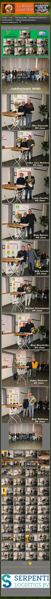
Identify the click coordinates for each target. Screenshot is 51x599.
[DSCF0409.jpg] (44, 454)
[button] (48, 425)
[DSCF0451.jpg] (32, 538)
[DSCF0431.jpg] (32, 501)
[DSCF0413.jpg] (44, 464)
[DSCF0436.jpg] (32, 510)
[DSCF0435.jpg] (19, 510)
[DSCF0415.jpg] (19, 473)
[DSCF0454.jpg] (7, 547)
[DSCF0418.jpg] (7, 482)
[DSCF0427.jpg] (44, 491)
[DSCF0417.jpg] (32, 473)
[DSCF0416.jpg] (44, 473)
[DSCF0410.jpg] (7, 464)
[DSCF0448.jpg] (7, 538)
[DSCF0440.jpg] (32, 519)
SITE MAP (4, 28)
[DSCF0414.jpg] (7, 473)
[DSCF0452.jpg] (44, 538)
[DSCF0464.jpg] (44, 556)
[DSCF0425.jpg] (32, 491)
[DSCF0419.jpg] (19, 482)
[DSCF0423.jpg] (19, 491)
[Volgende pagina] (30, 563)
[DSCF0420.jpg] (32, 482)
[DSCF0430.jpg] (19, 501)
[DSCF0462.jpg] (32, 556)
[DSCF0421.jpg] (44, 482)
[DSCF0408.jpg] (32, 454)
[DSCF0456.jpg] (32, 547)
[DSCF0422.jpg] (7, 491)
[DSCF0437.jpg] (44, 510)
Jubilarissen (16, 28)
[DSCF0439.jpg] (19, 519)
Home (9, 28)
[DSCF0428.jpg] (7, 501)
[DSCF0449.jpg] (19, 538)
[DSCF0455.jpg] (19, 547)
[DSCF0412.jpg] (32, 464)
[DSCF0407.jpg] (19, 454)
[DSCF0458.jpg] (44, 547)
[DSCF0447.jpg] (44, 528)
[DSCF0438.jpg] (7, 519)
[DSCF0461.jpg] (19, 556)
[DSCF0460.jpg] (7, 556)
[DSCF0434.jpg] (7, 510)
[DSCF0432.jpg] (44, 501)
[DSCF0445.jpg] (19, 528)
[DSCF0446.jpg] (32, 528)
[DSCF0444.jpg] (7, 528)
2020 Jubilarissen (24, 28)
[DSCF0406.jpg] (7, 454)
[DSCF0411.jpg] (19, 464)
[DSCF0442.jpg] (44, 519)
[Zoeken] (20, 22)
